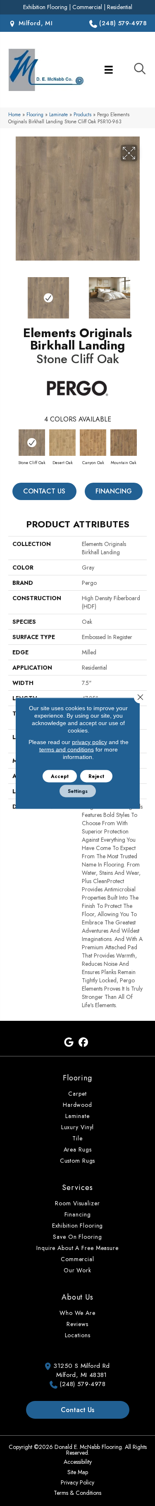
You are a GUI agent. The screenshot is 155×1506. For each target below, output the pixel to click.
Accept (60, 776)
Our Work (77, 1270)
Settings (78, 791)
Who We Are (77, 1313)
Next (142, 294)
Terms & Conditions (77, 1493)
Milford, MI (34, 23)
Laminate (58, 114)
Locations (78, 1335)
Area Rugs (78, 1149)
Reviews (77, 1324)
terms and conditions (66, 749)
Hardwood (77, 1105)
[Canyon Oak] (93, 442)
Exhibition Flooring (45, 7)
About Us (77, 1297)
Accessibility (78, 1462)
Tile (77, 1138)
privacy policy (89, 741)
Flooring (34, 114)
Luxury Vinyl (77, 1127)
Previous (12, 294)
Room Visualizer (77, 1203)
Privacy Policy (77, 1482)
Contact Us (44, 491)
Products (82, 114)
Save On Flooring (77, 1237)
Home (14, 114)
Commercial (87, 7)
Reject (96, 776)
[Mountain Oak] (123, 442)
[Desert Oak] (62, 442)
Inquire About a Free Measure (77, 1248)
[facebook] (84, 1042)
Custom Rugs (77, 1160)
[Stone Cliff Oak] (32, 442)
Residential (119, 7)
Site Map (77, 1472)
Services (77, 1187)
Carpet (77, 1093)
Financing (113, 491)
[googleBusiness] (69, 1042)
